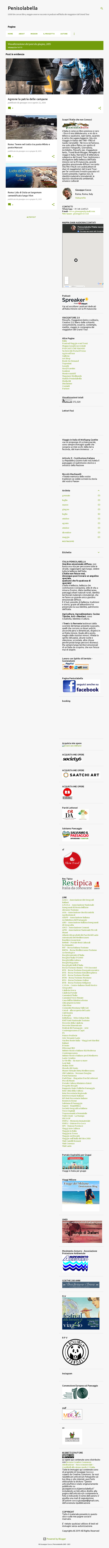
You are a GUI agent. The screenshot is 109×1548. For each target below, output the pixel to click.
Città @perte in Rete (71, 1003)
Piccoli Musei (68, 1081)
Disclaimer (67, 383)
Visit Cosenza (68, 1143)
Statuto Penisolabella (72, 378)
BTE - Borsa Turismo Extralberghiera (79, 973)
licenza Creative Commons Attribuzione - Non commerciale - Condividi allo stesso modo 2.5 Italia (78, 1464)
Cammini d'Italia (69, 995)
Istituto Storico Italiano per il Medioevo (80, 1055)
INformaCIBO (68, 1048)
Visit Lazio (67, 1146)
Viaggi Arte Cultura (71, 1128)
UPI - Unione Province (72, 1126)
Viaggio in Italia (69, 1131)
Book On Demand (70, 361)
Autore (64, 34)
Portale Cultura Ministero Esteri (76, 1083)
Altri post (31, 217)
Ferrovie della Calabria (72, 1023)
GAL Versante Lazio (71, 1038)
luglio (65, 500)
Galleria (65, 356)
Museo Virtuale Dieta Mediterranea (78, 1070)
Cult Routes (67, 1013)
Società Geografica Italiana (74, 1108)
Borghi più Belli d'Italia (72, 965)
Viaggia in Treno (70, 1133)
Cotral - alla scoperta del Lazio (76, 1010)
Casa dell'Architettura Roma (75, 1000)
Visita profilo (80, 198)
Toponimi (66, 363)
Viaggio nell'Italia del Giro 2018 (76, 1138)
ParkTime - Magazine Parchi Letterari (80, 1078)
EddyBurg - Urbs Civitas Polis (75, 1018)
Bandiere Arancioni (71, 940)
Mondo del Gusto (70, 1068)
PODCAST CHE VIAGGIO (73, 348)
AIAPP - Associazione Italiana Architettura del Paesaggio (76, 918)
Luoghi (65, 366)
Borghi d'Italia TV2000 (72, 957)
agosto (65, 523)
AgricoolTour (68, 353)
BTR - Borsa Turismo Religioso (76, 983)
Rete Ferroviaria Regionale (74, 1093)
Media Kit (66, 381)
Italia (64, 341)
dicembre (66, 532)
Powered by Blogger (56, 1539)
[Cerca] (101, 8)
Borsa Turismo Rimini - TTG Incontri (79, 968)
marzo (65, 505)
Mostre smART (69, 373)
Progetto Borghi (69, 1086)
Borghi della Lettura (71, 960)
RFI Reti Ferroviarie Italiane (74, 1098)
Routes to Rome (69, 1101)
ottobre (65, 518)
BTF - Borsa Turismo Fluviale (75, 975)
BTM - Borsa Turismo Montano (76, 978)
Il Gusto (65, 1045)
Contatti (66, 386)
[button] (99, 108)
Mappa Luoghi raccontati (74, 346)
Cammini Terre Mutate (72, 998)
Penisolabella (23, 8)
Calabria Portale (69, 993)
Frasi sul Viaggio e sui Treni (75, 343)
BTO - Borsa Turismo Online (75, 980)
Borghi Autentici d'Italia (73, 955)
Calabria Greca (69, 990)
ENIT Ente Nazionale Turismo (76, 1020)
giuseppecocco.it (81, 214)
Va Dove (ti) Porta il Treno (74, 351)
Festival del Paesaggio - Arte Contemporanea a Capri (75, 1029)
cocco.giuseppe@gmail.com (82, 211)
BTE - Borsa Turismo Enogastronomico (80, 970)
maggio (66, 537)
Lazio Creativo (69, 1058)
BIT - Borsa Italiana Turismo (75, 947)
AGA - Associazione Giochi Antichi (78, 912)
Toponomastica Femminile (74, 1113)
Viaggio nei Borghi (71, 1136)
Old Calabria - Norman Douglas (76, 1073)
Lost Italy (66, 1063)
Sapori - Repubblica (71, 1106)
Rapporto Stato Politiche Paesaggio (78, 1088)
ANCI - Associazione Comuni (75, 927)
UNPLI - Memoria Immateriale (76, 1121)
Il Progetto (49, 34)
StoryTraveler (68, 368)
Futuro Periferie (69, 1035)
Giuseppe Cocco (83, 190)
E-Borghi (66, 1015)
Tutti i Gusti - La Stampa (73, 1116)
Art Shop (66, 358)
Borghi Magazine (70, 963)
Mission (34, 34)
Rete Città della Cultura (72, 1091)
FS (63, 1033)
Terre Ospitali (68, 1111)
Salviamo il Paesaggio (72, 1103)
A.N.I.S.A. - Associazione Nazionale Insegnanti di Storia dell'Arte (78, 906)
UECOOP (66, 1118)
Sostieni (66, 371)
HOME (10, 34)
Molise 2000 (67, 1065)
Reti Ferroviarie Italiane (73, 1096)
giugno (65, 509)
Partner (66, 388)
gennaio (66, 495)
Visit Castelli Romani (71, 1141)
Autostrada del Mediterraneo (75, 937)
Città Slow (66, 1005)
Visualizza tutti (15, 47)
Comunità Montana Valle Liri (75, 1008)
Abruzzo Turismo (70, 910)
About (22, 34)
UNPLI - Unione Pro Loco (74, 1123)
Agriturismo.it (68, 915)
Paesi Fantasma (69, 1076)
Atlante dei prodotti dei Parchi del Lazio (80, 935)
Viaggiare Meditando (72, 376)
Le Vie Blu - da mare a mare (74, 1060)
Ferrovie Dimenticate (72, 1025)
